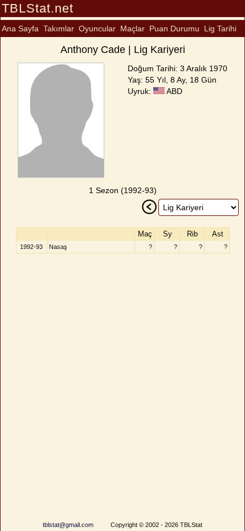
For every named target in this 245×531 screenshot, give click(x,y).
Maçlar (132, 28)
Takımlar (58, 28)
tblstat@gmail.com (68, 524)
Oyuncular (97, 28)
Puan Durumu (174, 28)
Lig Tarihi (220, 28)
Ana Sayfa (20, 28)
